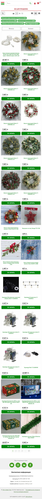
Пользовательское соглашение (32, 489)
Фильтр (11, 28)
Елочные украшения (27, 21)
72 (22, 13)
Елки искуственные (9, 21)
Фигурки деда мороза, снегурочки (14, 18)
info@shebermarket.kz (26, 476)
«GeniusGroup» (28, 496)
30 (29, 451)
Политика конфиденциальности (21, 491)
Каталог (30, 28)
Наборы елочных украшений (12, 23)
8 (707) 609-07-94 (24, 479)
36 (19, 13)
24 (17, 13)
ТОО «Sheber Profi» (6, 489)
